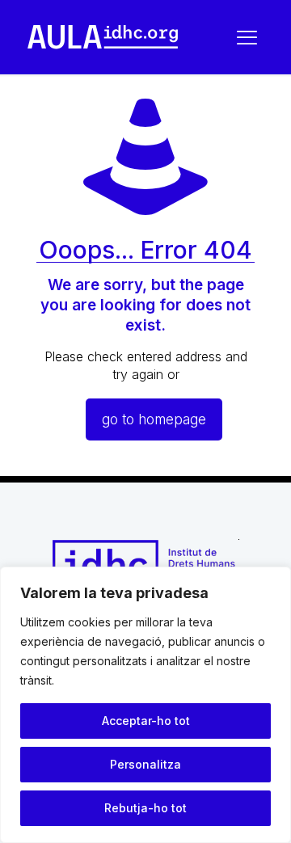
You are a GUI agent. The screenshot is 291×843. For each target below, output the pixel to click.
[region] (145, 705)
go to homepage (154, 419)
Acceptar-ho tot (146, 720)
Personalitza (145, 764)
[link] (102, 37)
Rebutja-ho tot (145, 808)
